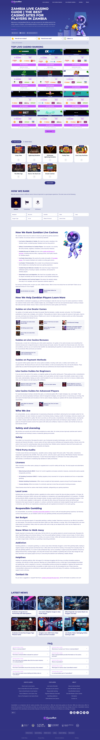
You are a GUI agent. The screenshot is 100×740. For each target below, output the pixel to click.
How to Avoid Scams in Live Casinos (28, 691)
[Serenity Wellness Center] (67, 725)
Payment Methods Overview (52, 693)
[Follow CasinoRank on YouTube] (81, 712)
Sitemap (77, 738)
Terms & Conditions (59, 738)
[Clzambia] (41, 725)
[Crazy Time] (18, 153)
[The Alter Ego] (18, 171)
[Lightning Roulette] (34, 153)
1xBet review (50, 67)
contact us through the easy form (50, 577)
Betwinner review (24, 67)
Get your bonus (24, 64)
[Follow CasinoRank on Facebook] (71, 712)
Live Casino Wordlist (52, 686)
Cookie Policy (24, 738)
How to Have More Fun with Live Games (28, 688)
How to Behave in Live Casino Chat (28, 693)
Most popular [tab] (17, 141)
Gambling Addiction (52, 696)
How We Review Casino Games (74, 693)
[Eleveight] (53, 725)
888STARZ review (50, 87)
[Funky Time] (65, 153)
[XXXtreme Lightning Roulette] (50, 153)
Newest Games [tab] (28, 141)
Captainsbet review (76, 67)
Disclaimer (74, 696)
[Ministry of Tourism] (25, 725)
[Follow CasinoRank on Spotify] (84, 712)
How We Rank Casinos (74, 691)
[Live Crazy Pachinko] (81, 153)
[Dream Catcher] (50, 171)
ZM (12, 712)
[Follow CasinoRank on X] (77, 712)
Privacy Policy (41, 738)
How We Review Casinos (74, 688)
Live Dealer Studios (70, 2)
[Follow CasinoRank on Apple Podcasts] (87, 712)
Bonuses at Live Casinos (52, 688)
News (87, 2)
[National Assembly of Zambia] (33, 725)
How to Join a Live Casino (28, 686)
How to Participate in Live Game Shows (28, 696)
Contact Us (74, 698)
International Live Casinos (52, 698)
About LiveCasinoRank (74, 686)
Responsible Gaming (52, 691)
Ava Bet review (23, 87)
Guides (80, 2)
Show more (49, 131)
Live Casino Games (57, 2)
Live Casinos (45, 2)
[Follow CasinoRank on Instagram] (74, 712)
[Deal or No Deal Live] (34, 171)
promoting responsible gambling (41, 511)
